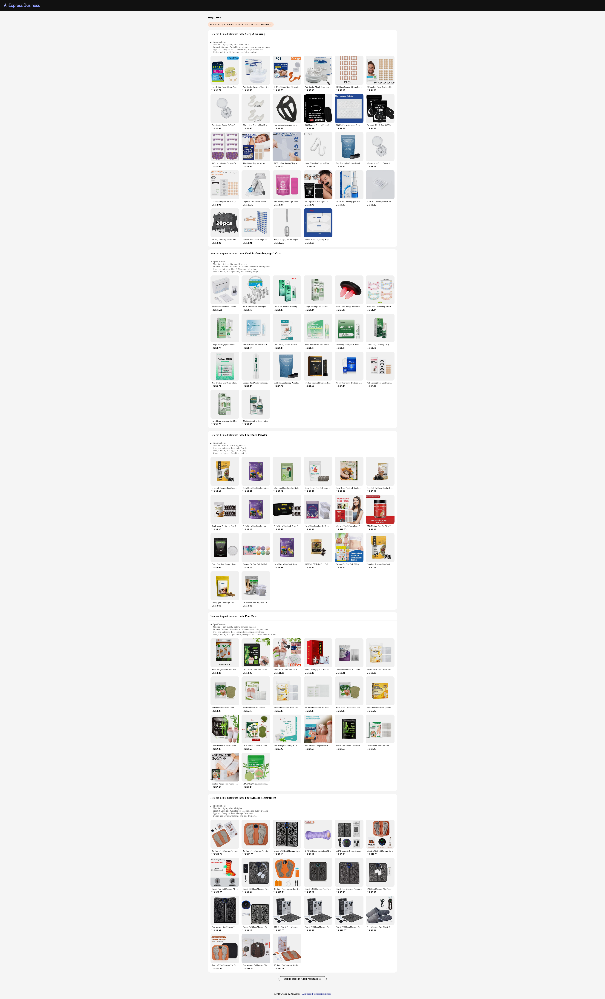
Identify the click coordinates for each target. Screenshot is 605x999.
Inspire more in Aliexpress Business (302, 978)
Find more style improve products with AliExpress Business (239, 24)
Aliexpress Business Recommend (316, 994)
